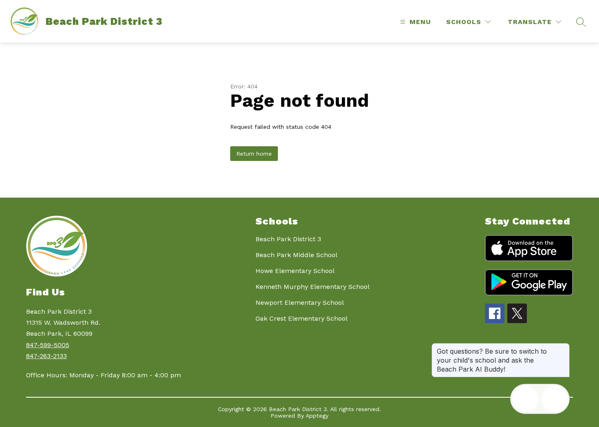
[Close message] (563, 347)
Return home (254, 153)
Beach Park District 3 (288, 239)
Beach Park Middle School (296, 255)
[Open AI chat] (555, 399)
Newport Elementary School (299, 302)
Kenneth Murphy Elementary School (312, 287)
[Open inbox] (525, 399)
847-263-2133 (46, 356)
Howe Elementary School (295, 271)
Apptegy (317, 415)
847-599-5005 (47, 345)
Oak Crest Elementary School (301, 318)
